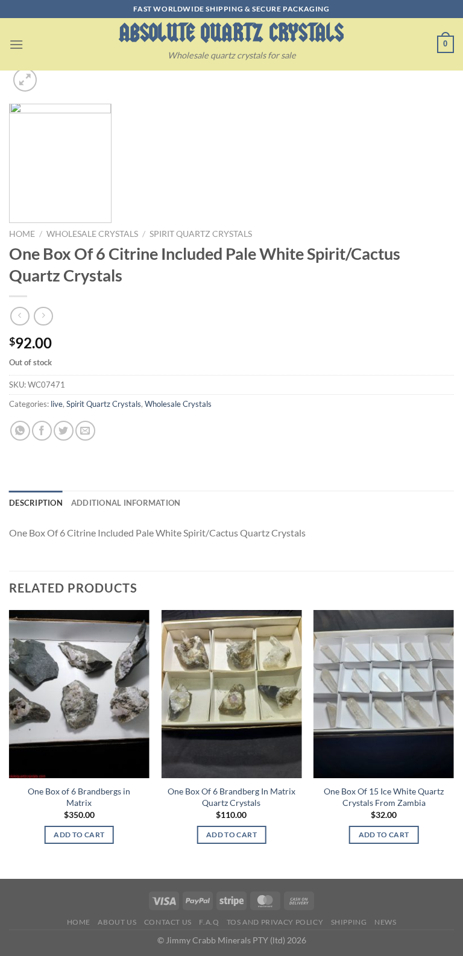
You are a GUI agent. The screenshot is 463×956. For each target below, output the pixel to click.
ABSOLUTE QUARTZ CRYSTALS (231, 33)
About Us (117, 921)
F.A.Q (209, 921)
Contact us (168, 921)
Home (22, 234)
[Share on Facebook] (42, 431)
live (57, 404)
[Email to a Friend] (85, 431)
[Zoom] (25, 80)
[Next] (453, 743)
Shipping (349, 921)
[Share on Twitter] (64, 431)
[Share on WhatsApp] (20, 431)
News (385, 921)
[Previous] (10, 743)
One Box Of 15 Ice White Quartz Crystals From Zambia (384, 797)
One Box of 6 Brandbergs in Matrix (79, 797)
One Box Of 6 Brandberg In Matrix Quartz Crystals (231, 797)
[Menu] (16, 44)
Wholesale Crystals (92, 234)
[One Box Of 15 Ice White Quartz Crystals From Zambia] (383, 694)
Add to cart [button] (79, 834)
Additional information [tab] (126, 503)
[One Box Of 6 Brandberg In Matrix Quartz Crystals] (231, 694)
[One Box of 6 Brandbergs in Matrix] (79, 694)
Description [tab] (36, 503)
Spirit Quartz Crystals (201, 234)
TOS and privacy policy (275, 921)
